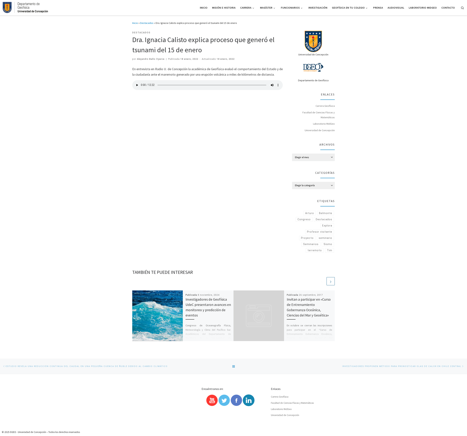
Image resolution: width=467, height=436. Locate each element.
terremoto (315, 250)
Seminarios (311, 244)
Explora (327, 225)
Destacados (146, 23)
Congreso (304, 219)
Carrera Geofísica (325, 105)
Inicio (135, 23)
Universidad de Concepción (320, 130)
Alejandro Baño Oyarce (151, 59)
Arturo (309, 213)
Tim (329, 250)
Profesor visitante (319, 231)
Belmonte (325, 213)
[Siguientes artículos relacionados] (331, 281)
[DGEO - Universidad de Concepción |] (25, 7)
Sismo (328, 244)
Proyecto (307, 237)
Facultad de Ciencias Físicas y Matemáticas (318, 115)
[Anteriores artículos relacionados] (322, 281)
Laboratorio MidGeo (324, 123)
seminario (325, 237)
